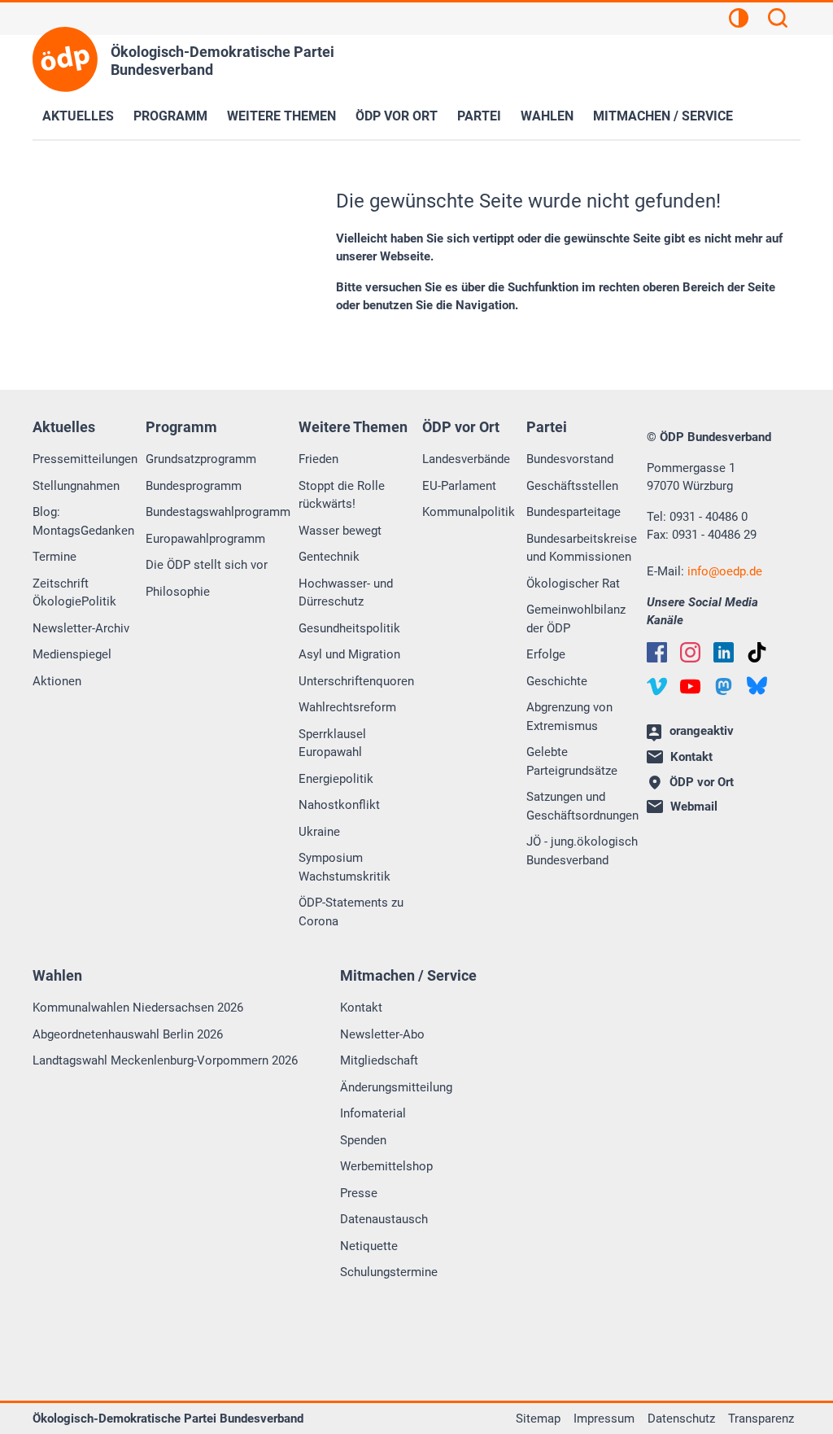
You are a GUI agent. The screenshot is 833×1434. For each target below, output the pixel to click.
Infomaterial (373, 1113)
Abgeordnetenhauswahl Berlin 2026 (128, 1034)
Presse (358, 1193)
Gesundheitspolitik (349, 628)
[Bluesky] (757, 685)
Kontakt (361, 1007)
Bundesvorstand (569, 459)
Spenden (363, 1140)
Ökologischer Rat (573, 583)
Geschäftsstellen (572, 486)
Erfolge (545, 654)
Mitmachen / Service (663, 116)
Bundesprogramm (194, 486)
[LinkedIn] (723, 652)
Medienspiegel (72, 654)
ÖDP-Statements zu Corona (351, 912)
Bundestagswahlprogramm (218, 512)
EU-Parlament (459, 486)
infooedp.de (724, 571)
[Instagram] (690, 652)
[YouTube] (690, 686)
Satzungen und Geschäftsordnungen (582, 806)
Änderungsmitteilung (396, 1087)
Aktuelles (78, 116)
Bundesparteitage (573, 512)
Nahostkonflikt (339, 805)
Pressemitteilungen (85, 459)
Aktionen (57, 681)
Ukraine (319, 831)
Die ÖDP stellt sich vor (207, 564)
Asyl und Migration (349, 654)
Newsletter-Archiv (81, 628)
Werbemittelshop (386, 1166)
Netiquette (369, 1246)
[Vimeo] (657, 686)
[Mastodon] (723, 686)
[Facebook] (657, 652)
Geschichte (556, 681)
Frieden (318, 459)
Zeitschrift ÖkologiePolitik (74, 593)
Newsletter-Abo (382, 1034)
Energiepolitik (336, 779)
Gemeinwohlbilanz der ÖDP (576, 619)
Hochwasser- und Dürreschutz (346, 593)
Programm (170, 116)
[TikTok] (757, 652)
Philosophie (178, 591)
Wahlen (547, 116)
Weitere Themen (281, 116)
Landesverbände (466, 459)
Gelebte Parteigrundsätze (571, 761)
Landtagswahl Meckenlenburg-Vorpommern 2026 (165, 1060)
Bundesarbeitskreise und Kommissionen (581, 548)
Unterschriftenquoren (356, 681)
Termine (54, 556)
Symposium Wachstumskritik (344, 867)
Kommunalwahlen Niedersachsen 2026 (138, 1007)
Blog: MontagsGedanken (83, 521)
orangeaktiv (701, 731)
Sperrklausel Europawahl (332, 743)
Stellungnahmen (76, 486)
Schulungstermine (389, 1272)
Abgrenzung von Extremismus (569, 716)
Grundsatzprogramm (201, 459)
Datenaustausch (384, 1219)
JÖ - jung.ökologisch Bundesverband (582, 851)
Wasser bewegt (340, 530)
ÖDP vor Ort (396, 116)
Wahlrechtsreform (347, 707)
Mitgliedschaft (379, 1060)
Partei (479, 116)
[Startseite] (65, 59)
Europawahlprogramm (205, 538)
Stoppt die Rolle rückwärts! (342, 495)
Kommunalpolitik (468, 512)
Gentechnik (329, 556)
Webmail (693, 806)
